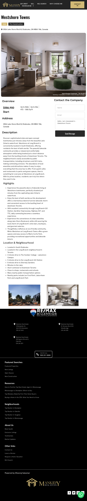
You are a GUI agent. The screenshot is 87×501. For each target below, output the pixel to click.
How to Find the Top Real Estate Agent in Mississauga (23, 387)
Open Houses (9, 373)
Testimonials (9, 436)
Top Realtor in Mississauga (14, 418)
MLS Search (9, 460)
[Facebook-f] (69, 493)
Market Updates (10, 439)
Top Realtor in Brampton (13, 408)
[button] (81, 495)
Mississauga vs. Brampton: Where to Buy (18, 390)
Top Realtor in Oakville (12, 411)
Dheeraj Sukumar (22, 473)
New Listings (9, 369)
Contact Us (8, 450)
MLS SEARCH (41, 4)
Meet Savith (9, 429)
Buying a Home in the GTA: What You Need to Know (22, 397)
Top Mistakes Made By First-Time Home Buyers (20, 394)
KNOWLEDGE (26, 6)
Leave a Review (10, 453)
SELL (32, 4)
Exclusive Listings (10, 432)
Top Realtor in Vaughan (12, 415)
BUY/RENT (24, 4)
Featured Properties (11, 366)
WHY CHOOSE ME (56, 4)
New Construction (11, 376)
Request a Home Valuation (14, 457)
